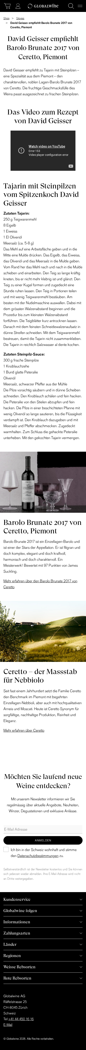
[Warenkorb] (7, 6)
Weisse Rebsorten (19, 966)
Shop (6, 18)
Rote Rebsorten (17, 978)
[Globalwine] (43, 6)
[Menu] (80, 6)
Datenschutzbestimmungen (37, 855)
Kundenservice (17, 899)
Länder (10, 944)
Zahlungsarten (16, 933)
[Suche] (71, 6)
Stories (20, 18)
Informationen (16, 921)
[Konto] (18, 6)
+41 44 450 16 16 (21, 1019)
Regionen (12, 955)
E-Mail (7, 1024)
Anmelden (43, 840)
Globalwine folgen (20, 910)
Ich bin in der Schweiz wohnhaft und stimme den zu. (44, 852)
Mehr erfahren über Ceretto (23, 730)
